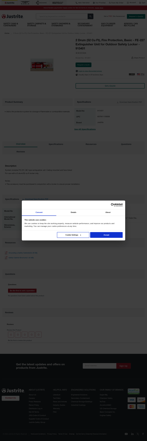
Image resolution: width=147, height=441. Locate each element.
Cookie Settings (71, 235)
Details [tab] (73, 212)
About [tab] (107, 212)
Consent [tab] (39, 212)
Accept (106, 235)
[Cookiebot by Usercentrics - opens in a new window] (113, 205)
